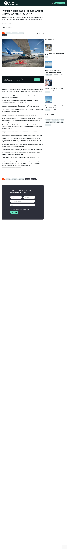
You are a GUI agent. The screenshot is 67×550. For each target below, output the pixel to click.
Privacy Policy (26, 209)
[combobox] (22, 205)
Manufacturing (14, 33)
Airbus (47, 57)
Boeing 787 (48, 109)
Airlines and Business (55, 119)
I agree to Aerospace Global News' (20, 209)
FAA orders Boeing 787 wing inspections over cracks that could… (54, 106)
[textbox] (21, 205)
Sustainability (21, 33)
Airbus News (4, 35)
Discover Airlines (49, 74)
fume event (48, 92)
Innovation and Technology (50, 122)
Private (58, 122)
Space (62, 122)
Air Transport (8, 33)
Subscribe (37, 79)
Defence (62, 119)
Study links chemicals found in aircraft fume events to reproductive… (54, 89)
